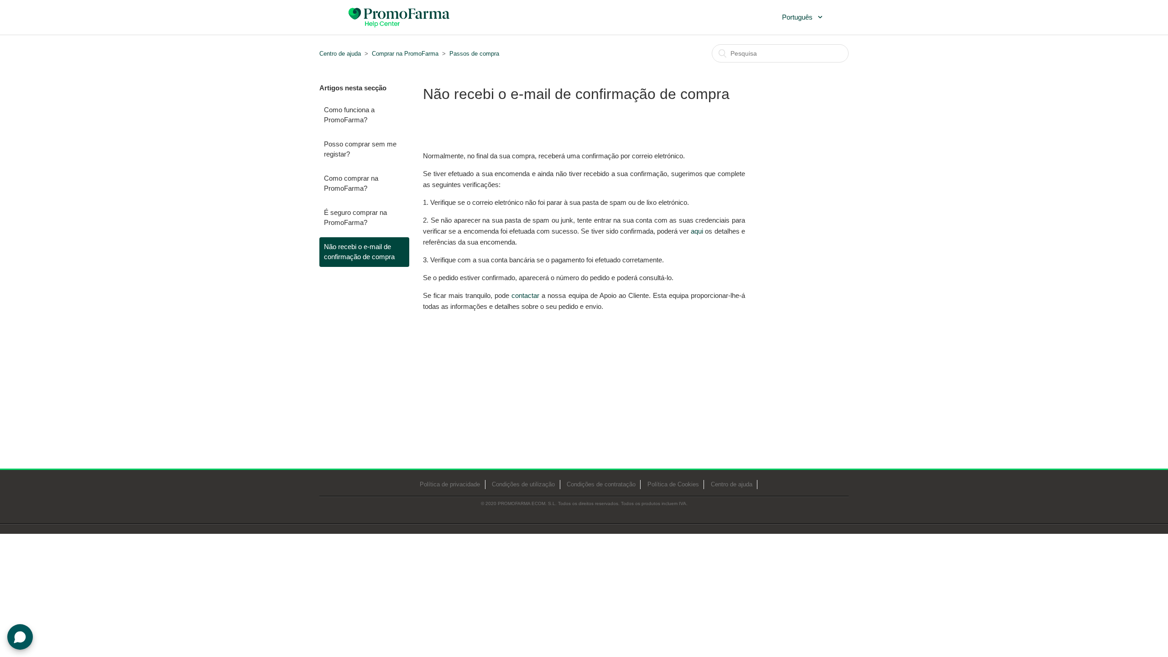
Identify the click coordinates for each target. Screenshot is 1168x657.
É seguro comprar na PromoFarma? (355, 218)
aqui (697, 231)
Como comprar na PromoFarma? (351, 183)
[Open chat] (20, 637)
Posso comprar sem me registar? (360, 149)
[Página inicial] (400, 16)
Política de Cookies (673, 484)
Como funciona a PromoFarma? (349, 115)
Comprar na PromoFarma (405, 53)
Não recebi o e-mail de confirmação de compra (359, 252)
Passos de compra (474, 53)
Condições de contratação (601, 484)
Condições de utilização (523, 484)
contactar (525, 295)
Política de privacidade (450, 484)
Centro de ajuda (340, 53)
